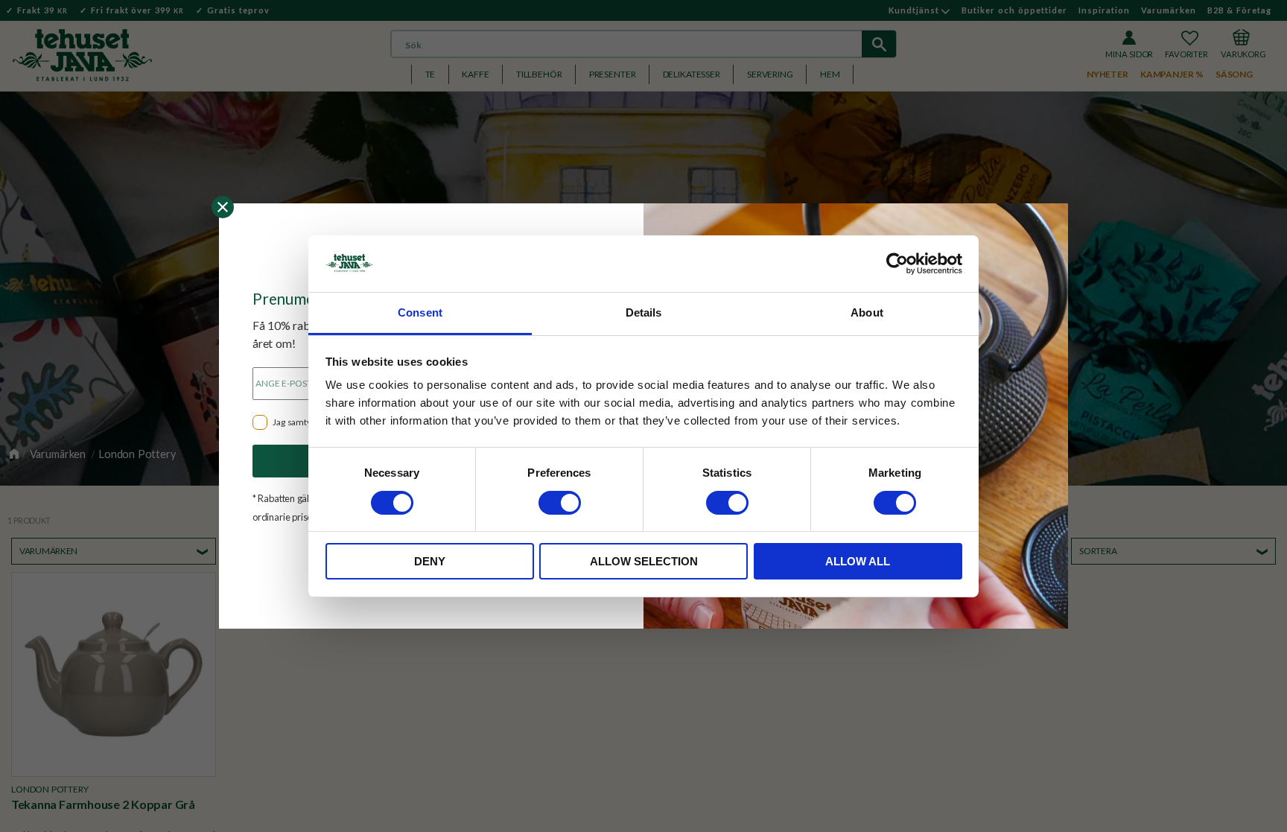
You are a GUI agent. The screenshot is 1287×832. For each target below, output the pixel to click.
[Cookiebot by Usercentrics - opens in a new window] (897, 264)
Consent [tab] (420, 312)
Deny (429, 561)
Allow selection (644, 561)
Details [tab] (644, 312)
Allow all (857, 561)
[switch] (559, 503)
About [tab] (867, 312)
